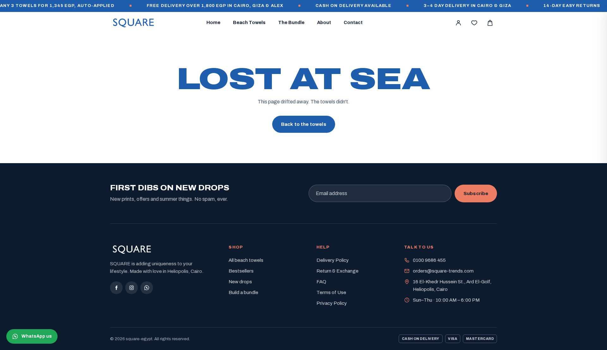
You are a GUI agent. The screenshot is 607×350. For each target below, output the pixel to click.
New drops (240, 281)
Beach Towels (249, 22)
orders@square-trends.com (443, 270)
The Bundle (291, 22)
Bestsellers (241, 270)
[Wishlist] (474, 23)
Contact (353, 22)
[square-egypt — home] (133, 22)
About (324, 22)
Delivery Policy (332, 260)
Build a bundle (243, 292)
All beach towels (246, 260)
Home (213, 22)
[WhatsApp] (146, 287)
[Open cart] (490, 23)
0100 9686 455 (429, 260)
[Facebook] (116, 287)
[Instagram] (131, 287)
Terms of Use (331, 292)
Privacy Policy (331, 303)
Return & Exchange (337, 270)
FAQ (321, 281)
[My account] (458, 23)
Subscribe (475, 193)
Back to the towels (303, 124)
